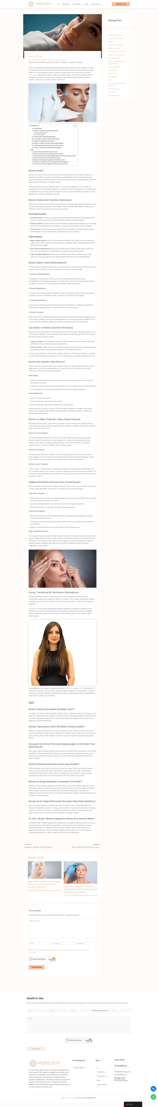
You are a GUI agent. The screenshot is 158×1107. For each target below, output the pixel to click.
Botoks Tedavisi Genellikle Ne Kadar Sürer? (46, 151)
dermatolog (33, 75)
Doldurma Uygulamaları (45, 890)
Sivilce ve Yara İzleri (115, 35)
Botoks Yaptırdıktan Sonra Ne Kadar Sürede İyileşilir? (49, 154)
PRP (109, 80)
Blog (86, 4)
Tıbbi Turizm (112, 73)
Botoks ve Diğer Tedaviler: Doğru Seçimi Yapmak (49, 143)
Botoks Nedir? (38, 128)
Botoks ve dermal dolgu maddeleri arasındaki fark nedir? (49, 160)
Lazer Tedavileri (113, 67)
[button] (77, 4)
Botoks (110, 42)
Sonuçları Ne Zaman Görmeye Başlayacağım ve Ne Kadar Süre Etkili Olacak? (55, 156)
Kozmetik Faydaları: (42, 132)
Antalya (80, 688)
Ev (58, 4)
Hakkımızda (66, 4)
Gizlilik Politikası (79, 1068)
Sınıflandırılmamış (114, 95)
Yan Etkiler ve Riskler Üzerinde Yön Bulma (47, 139)
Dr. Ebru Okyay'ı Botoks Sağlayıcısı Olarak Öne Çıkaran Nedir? (51, 164)
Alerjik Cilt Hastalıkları (116, 38)
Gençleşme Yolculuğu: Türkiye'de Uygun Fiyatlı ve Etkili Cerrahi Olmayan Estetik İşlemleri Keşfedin (80, 889)
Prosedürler (76, 4)
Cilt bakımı (112, 92)
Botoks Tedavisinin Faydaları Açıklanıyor (46, 130)
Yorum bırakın (32, 890)
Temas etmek (95, 4)
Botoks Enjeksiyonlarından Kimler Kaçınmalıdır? (47, 158)
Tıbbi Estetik (112, 70)
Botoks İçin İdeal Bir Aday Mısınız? (44, 141)
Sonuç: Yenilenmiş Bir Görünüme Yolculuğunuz (48, 147)
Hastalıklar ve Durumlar (116, 51)
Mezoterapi (112, 77)
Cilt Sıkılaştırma (113, 89)
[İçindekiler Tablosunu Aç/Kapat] (74, 125)
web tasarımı (68, 1098)
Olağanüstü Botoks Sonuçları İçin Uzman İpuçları (48, 145)
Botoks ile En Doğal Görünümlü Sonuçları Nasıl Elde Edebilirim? (51, 162)
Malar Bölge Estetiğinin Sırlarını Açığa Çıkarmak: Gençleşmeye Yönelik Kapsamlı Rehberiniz (44, 884)
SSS (32, 149)
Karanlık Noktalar (114, 48)
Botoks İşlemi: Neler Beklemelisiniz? (45, 136)
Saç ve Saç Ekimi (114, 58)
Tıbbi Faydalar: (41, 134)
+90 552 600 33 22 (120, 1075)
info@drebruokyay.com (122, 1072)
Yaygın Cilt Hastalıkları (116, 45)
